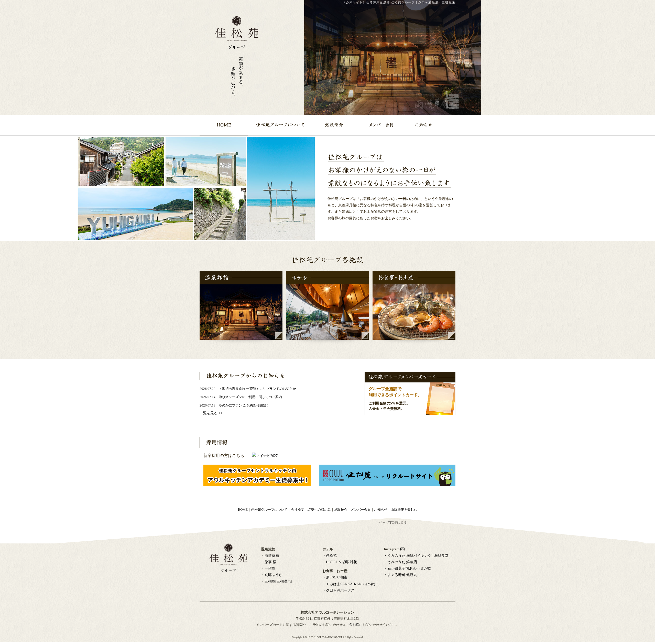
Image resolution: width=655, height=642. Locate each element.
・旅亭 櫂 (268, 562)
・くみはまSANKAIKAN (349, 584)
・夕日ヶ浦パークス (338, 590)
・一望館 (268, 568)
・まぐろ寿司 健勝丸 (400, 575)
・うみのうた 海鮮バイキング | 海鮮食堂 (416, 556)
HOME (243, 509)
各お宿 (354, 625)
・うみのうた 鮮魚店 (400, 562)
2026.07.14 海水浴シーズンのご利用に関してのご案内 (241, 397)
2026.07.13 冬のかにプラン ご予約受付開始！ (234, 405)
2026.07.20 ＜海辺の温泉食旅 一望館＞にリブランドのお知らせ (248, 389)
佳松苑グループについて (269, 509)
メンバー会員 (361, 509)
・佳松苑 (329, 556)
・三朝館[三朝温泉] (276, 581)
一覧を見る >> (211, 413)
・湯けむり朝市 (334, 577)
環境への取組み (319, 509)
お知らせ (380, 509)
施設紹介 (340, 509)
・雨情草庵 (270, 556)
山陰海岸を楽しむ (404, 509)
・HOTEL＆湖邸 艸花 (339, 562)
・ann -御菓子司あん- (408, 568)
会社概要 (297, 509)
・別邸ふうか (271, 575)
